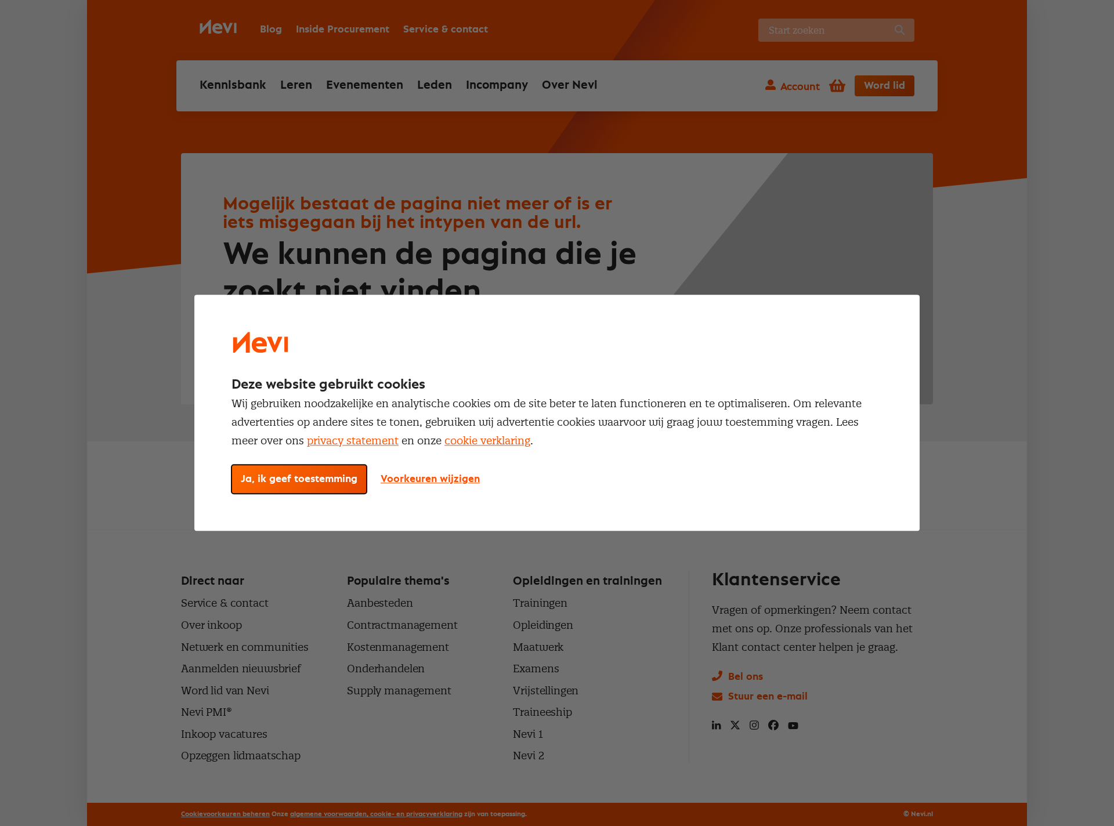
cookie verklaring (487, 440)
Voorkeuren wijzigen (430, 479)
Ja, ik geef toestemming (299, 479)
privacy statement (353, 440)
